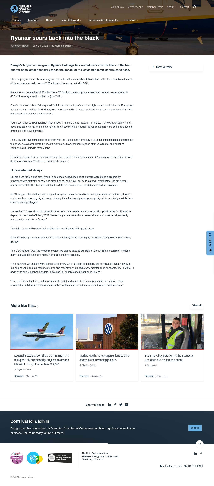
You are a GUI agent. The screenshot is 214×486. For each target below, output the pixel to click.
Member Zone (135, 7)
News (49, 20)
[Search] (194, 7)
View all (196, 305)
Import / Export (70, 20)
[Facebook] (201, 453)
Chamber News (20, 45)
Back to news (163, 66)
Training (32, 20)
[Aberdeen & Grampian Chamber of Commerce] (20, 9)
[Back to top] (200, 444)
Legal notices (27, 477)
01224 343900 (195, 466)
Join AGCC (117, 7)
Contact (184, 7)
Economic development (102, 20)
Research (130, 20)
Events (14, 20)
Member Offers (155, 7)
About (170, 7)
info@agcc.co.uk (172, 466)
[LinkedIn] (195, 453)
